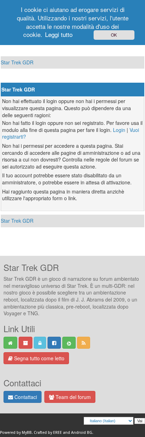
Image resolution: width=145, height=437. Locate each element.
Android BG (81, 432)
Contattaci (25, 396)
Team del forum (72, 396)
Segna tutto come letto (38, 358)
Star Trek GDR (17, 62)
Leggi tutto (58, 34)
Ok (114, 35)
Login (119, 129)
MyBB (27, 432)
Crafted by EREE (48, 432)
